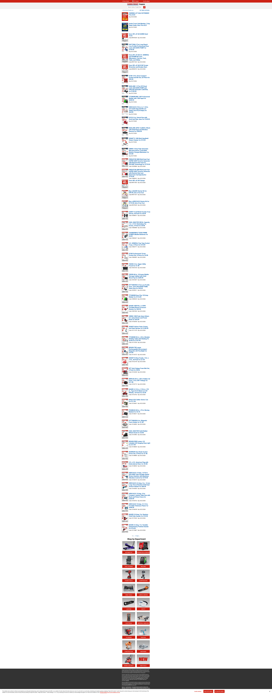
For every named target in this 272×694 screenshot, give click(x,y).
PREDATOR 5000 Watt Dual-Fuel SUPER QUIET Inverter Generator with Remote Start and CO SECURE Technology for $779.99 (139, 161)
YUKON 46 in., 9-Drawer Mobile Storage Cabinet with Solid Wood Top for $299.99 (139, 276)
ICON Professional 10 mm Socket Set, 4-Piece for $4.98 (138, 254)
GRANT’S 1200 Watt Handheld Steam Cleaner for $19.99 (138, 139)
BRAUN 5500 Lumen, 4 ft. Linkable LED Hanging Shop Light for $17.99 (139, 443)
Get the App (146, 1)
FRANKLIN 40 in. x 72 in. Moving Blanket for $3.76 (139, 411)
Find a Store (126, 1)
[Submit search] (144, 7)
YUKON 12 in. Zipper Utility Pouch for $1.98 (137, 265)
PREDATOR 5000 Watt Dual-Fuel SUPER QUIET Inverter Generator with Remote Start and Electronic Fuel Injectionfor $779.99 (139, 173)
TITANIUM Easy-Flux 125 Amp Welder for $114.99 (138, 296)
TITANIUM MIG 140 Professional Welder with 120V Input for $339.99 (139, 98)
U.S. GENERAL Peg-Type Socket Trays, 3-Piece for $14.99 (139, 244)
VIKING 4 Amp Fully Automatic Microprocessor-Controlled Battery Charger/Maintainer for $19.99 (139, 151)
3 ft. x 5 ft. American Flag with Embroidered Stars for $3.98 (138, 463)
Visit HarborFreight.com (128, 10)
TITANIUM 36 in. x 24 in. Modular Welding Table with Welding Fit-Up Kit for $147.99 (139, 338)
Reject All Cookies (208, 691)
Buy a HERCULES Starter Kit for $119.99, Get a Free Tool (139, 202)
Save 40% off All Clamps (137, 180)
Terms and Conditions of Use (113, 692)
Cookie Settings (197, 691)
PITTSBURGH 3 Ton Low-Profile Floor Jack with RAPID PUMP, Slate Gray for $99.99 (139, 286)
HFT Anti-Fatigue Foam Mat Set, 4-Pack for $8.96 (139, 369)
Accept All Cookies (219, 691)
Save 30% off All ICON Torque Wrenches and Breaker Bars (138, 66)
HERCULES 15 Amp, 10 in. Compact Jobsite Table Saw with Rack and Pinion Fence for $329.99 (139, 496)
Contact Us (130, 684)
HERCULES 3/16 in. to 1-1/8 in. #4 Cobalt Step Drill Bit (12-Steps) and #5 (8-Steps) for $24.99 (138, 109)
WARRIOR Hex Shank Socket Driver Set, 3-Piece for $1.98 (138, 452)
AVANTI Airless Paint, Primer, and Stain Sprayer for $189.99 (138, 327)
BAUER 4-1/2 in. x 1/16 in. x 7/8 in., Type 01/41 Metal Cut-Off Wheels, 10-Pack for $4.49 (139, 390)
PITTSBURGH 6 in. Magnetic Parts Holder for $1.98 (138, 421)
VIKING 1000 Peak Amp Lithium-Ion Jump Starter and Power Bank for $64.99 (139, 317)
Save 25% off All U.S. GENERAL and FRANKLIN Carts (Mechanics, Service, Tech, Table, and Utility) (139, 57)
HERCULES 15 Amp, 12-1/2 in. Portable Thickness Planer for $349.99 (138, 505)
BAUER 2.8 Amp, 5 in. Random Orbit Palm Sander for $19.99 (138, 515)
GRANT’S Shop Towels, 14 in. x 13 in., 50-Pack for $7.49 (139, 359)
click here (127, 680)
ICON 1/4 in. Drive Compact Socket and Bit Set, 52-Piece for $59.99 (139, 77)
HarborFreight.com (140, 678)
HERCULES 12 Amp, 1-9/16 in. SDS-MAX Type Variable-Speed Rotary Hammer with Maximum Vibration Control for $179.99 (139, 475)
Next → (138, 536)
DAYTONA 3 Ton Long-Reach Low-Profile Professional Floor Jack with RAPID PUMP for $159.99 (139, 47)
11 (135, 536)
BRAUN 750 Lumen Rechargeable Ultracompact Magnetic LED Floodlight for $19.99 (138, 350)
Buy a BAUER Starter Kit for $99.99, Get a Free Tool (138, 192)
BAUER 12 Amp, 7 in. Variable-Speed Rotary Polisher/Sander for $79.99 (139, 526)
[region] (136, 691)
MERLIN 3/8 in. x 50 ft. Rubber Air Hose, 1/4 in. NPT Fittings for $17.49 (139, 380)
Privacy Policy (103, 692)
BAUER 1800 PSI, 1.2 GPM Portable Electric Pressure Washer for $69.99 (137, 307)
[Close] (269, 691)
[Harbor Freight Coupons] (136, 4)
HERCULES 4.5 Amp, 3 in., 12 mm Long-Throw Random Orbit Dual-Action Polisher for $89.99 (139, 484)
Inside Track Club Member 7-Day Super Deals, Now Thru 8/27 (139, 24)
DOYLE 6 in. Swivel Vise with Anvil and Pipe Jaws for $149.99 (139, 118)
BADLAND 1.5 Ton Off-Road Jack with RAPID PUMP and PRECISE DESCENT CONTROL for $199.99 (138, 88)
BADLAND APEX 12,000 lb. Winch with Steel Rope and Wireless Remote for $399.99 (139, 129)
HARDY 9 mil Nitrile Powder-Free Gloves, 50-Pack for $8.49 (139, 212)
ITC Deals (136, 1)
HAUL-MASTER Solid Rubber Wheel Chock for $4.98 (138, 432)
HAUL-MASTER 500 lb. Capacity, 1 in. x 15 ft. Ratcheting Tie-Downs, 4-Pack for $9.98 (139, 224)
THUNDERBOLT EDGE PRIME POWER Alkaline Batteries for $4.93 (138, 234)
